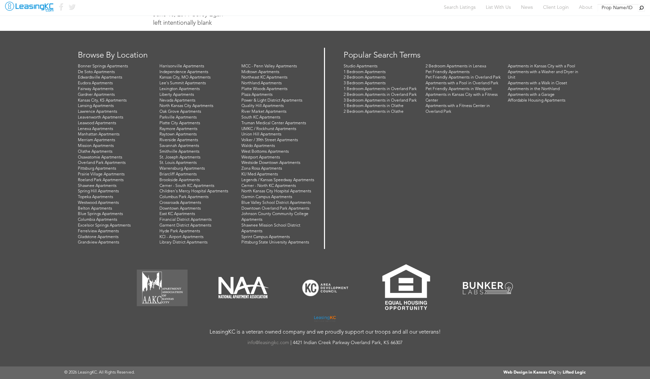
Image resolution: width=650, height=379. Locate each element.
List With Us (498, 7)
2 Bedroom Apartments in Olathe (374, 112)
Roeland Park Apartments (101, 180)
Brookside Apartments (179, 180)
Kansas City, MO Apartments (185, 78)
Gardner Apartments (96, 95)
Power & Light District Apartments (271, 101)
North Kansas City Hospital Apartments (276, 191)
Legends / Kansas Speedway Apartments (277, 180)
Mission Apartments (96, 146)
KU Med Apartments (259, 174)
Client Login (556, 7)
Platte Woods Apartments (264, 89)
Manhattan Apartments (99, 134)
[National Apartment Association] (243, 288)
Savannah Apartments (179, 146)
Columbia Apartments (97, 220)
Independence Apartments (183, 72)
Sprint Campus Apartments (265, 237)
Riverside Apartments (178, 140)
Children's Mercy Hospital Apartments (193, 191)
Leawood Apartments (97, 123)
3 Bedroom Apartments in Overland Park (380, 101)
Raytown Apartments (178, 134)
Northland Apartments (261, 83)
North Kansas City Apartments (186, 106)
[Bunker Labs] (487, 288)
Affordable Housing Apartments (536, 101)
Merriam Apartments (96, 140)
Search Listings (460, 7)
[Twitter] (71, 8)
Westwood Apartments (98, 203)
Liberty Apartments (176, 95)
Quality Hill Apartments (262, 106)
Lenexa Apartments (95, 129)
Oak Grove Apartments (180, 112)
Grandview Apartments (98, 242)
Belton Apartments (95, 209)
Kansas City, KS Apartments (102, 101)
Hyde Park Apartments (179, 231)
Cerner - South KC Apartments (186, 186)
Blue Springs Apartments (100, 214)
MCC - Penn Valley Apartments (269, 66)
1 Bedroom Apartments (365, 72)
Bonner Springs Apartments (103, 66)
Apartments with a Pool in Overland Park (462, 83)
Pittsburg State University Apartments (275, 242)
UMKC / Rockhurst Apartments (268, 129)
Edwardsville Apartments (100, 78)
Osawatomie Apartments (100, 157)
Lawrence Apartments (97, 112)
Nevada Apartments (177, 101)
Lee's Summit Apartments (182, 83)
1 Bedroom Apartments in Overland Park (380, 89)
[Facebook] (60, 8)
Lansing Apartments (96, 106)
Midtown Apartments (260, 72)
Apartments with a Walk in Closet (537, 83)
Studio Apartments (360, 66)
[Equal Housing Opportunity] (406, 287)
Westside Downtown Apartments (270, 163)
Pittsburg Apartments (97, 169)
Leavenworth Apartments (100, 117)
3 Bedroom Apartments (365, 83)
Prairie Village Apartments (101, 174)
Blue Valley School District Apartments (276, 203)
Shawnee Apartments (97, 186)
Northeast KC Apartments (264, 78)
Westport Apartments (260, 157)
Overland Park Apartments (102, 163)
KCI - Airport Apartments (181, 237)
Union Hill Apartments (261, 134)
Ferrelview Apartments (98, 231)
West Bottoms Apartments (265, 152)
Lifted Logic (574, 373)
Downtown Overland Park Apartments (275, 209)
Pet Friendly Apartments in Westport (459, 89)
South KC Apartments (260, 117)
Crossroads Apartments (180, 203)
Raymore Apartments (178, 129)
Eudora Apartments (95, 83)
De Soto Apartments (96, 72)
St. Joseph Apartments (179, 157)
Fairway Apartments (95, 89)
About (585, 7)
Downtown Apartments (180, 209)
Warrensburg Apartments (182, 169)
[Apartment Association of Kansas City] (162, 288)
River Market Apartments (263, 112)
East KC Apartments (177, 214)
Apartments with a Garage (531, 95)
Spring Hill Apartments (98, 191)
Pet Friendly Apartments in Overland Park (463, 78)
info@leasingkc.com (268, 342)
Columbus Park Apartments (184, 197)
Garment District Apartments (185, 226)
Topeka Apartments (95, 197)
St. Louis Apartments (178, 163)
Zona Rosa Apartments (261, 169)
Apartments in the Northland (534, 89)
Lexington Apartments (179, 89)
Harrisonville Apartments (181, 66)
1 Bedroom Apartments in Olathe (374, 106)
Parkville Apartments (178, 117)
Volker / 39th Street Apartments (269, 140)
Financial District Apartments (185, 220)
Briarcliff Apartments (178, 174)
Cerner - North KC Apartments (268, 186)
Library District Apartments (183, 242)
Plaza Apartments (257, 95)
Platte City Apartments (179, 123)
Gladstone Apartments (98, 237)
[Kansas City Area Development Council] (325, 287)
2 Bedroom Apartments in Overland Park (380, 95)
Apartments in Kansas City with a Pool (541, 66)
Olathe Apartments (95, 152)
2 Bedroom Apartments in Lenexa (456, 66)
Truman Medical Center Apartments (273, 123)
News (527, 7)
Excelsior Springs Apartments (104, 226)
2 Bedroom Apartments (365, 78)
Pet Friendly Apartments (448, 72)
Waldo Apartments (258, 146)
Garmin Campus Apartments (266, 197)
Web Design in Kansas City (529, 373)
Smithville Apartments (179, 152)
